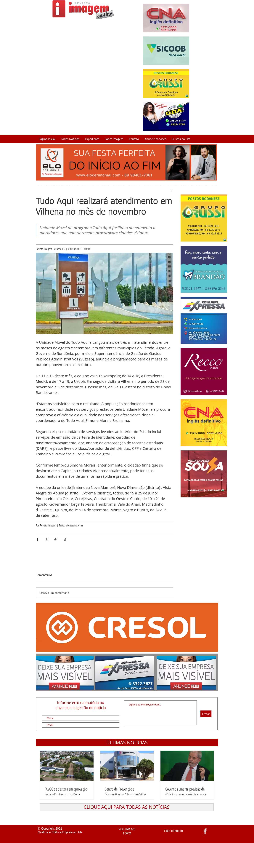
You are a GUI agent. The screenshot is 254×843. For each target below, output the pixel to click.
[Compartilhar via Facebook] (37, 539)
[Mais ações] (171, 191)
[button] (127, 742)
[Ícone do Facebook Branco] (205, 831)
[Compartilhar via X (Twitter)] (46, 539)
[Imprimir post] (65, 539)
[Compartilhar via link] (55, 539)
